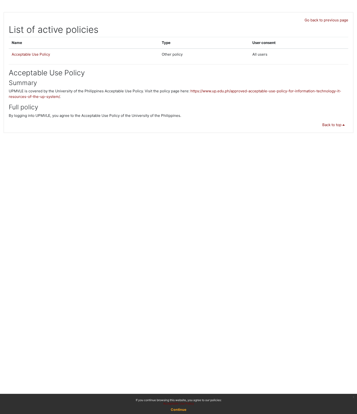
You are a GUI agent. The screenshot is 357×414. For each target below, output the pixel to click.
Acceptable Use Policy (31, 54)
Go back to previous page (326, 20)
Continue (178, 409)
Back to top (332, 124)
